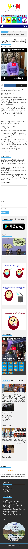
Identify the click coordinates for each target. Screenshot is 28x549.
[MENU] (27, 26)
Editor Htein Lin (5, 413)
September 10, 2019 (7, 412)
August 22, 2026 (7, 355)
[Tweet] (21, 85)
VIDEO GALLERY (7, 334)
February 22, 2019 (6, 392)
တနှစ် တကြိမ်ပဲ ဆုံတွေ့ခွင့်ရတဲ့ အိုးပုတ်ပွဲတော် (12, 514)
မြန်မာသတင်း (4, 151)
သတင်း (8, 151)
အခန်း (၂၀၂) (5, 499)
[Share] (10, 85)
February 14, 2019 (18, 392)
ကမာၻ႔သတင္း (7, 425)
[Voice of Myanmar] (2, 26)
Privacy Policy (6, 491)
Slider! (4, 235)
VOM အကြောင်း (6, 489)
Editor (9, 46)
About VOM (5, 486)
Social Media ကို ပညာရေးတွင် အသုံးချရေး (12, 508)
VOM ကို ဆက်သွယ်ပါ (7, 488)
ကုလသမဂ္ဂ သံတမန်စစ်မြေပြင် (9, 512)
